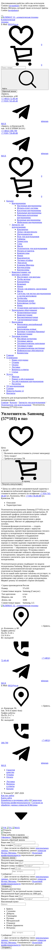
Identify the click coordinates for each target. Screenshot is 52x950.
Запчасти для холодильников (19, 226)
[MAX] (16, 828)
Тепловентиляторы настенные (31, 348)
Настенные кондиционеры (29, 206)
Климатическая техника (8, 20)
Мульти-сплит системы (27, 208)
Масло (20, 246)
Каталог (10, 201)
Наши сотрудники (20, 360)
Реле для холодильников (28, 236)
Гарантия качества (10, 771)
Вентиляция (17, 322)
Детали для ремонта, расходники (32, 289)
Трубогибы (22, 298)
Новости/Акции (15, 391)
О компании (12, 357)
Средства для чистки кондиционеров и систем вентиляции (34, 294)
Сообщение (6, 874)
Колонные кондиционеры (29, 220)
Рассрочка (16, 384)
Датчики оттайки (25, 260)
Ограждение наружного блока (31, 308)
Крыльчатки (22, 229)
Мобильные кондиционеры (29, 222)
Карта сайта (6, 798)
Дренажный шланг (25, 301)
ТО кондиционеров (15, 386)
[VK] (4, 828)
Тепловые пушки (25, 346)
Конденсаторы (23, 267)
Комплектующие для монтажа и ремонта (21, 273)
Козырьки (21, 284)
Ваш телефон (7, 845)
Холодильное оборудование (24, 310)
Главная (10, 355)
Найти (4, 89)
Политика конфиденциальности (15, 802)
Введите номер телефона (12, 866)
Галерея (9, 388)
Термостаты (22, 241)
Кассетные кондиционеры (29, 210)
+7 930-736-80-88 (33, 496)
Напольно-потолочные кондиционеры (27, 216)
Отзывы (15, 362)
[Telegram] (10, 828)
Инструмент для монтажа (28, 277)
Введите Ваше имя (9, 863)
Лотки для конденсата (27, 232)
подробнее (14, 5)
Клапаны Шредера (25, 265)
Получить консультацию (12, 484)
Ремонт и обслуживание (23, 379)
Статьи (15, 372)
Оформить (6, 837)
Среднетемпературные (27, 320)
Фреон (20, 255)
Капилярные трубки (26, 303)
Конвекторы (22, 353)
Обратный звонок (9, 91)
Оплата (15, 365)
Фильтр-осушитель (25, 251)
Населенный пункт (10, 901)
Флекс (20, 305)
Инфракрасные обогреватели (30, 350)
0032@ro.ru (13, 24)
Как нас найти (7, 795)
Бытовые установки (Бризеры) (31, 331)
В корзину (26, 481)
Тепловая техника (20, 336)
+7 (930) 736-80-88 (9, 133)
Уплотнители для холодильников (32, 248)
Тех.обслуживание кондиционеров (27, 381)
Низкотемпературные (27, 312)
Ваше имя (5, 842)
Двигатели (22, 263)
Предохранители (24, 234)
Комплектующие (24, 315)
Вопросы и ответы (20, 369)
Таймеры (21, 239)
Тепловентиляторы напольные (31, 343)
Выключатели (23, 258)
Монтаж (15, 376)
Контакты (10, 393)
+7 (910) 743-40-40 (9, 101)
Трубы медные (23, 279)
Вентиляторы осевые (26, 329)
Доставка (16, 367)
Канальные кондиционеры (29, 213)
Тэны (19, 244)
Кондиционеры (19, 203)
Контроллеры (23, 270)
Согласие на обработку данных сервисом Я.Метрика (22, 803)
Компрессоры (23, 253)
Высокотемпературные (27, 317)
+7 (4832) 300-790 (9, 131)
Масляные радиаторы (27, 339)
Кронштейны (23, 282)
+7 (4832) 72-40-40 (9, 98)
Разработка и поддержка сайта (15, 800)
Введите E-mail (8, 868)
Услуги (9, 374)
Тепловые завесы (25, 341)
